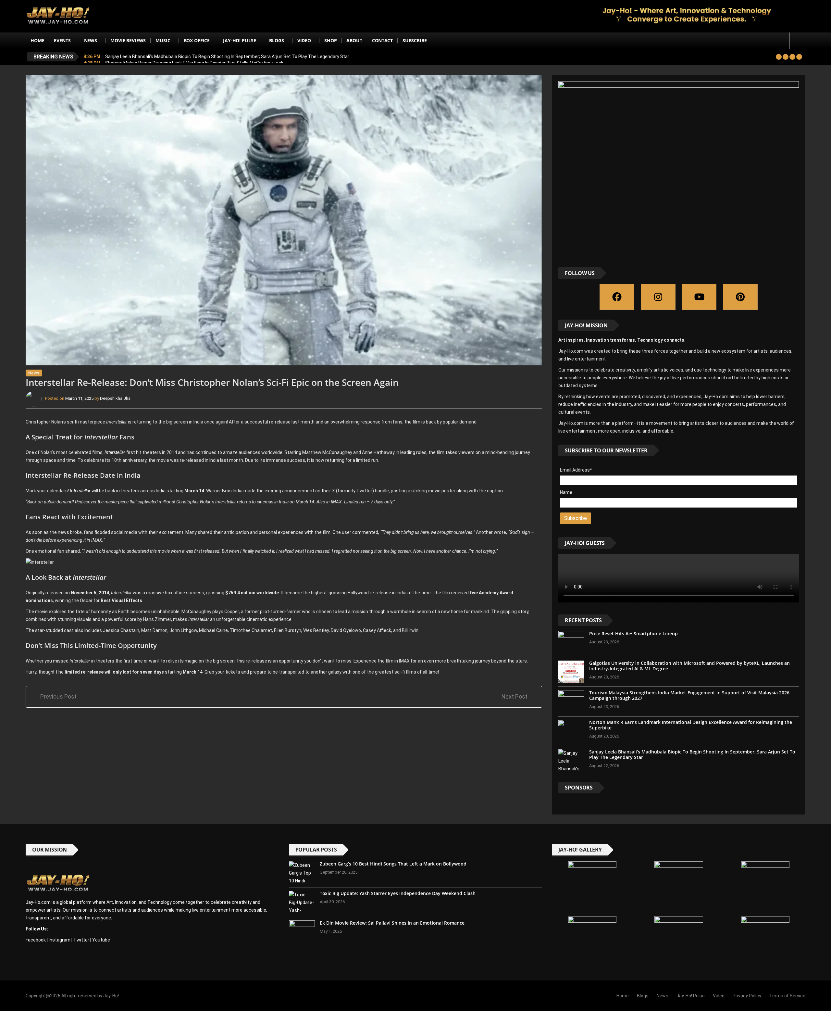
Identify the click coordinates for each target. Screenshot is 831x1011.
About (354, 40)
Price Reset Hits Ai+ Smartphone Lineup (633, 633)
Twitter (81, 939)
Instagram (59, 939)
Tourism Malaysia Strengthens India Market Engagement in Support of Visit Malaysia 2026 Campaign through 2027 (689, 695)
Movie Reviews (128, 40)
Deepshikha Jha (115, 398)
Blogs (276, 40)
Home (37, 40)
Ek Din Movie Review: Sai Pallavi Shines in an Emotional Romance (392, 923)
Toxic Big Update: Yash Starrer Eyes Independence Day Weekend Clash (398, 893)
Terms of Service (787, 995)
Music (162, 40)
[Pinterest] (740, 297)
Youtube (101, 939)
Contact (382, 40)
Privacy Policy (747, 995)
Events (62, 40)
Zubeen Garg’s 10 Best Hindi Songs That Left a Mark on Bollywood (393, 864)
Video (304, 40)
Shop (330, 40)
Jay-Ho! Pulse (239, 40)
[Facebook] (617, 297)
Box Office (197, 40)
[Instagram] (658, 297)
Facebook (36, 939)
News (90, 40)
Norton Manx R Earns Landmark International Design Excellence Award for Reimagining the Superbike (690, 725)
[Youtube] (699, 297)
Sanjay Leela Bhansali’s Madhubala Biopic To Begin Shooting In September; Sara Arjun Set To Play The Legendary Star (227, 56)
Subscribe (415, 40)
